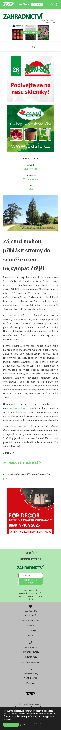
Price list (30, 682)
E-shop (30, 625)
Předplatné (30, 615)
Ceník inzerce (30, 677)
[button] (30, 581)
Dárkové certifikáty (31, 620)
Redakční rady (30, 656)
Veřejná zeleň (30, 178)
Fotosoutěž (30, 630)
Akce (30, 635)
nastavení (7, 719)
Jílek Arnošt (30, 168)
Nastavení (27, 725)
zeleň (30, 189)
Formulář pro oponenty (30, 662)
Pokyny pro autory (30, 651)
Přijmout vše (11, 725)
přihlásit (7, 478)
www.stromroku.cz (17, 407)
